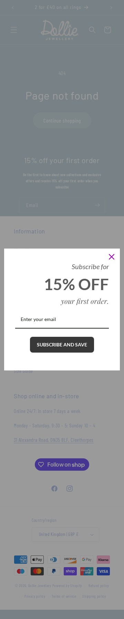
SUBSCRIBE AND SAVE (62, 344)
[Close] (111, 257)
